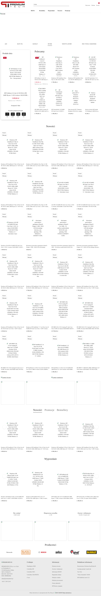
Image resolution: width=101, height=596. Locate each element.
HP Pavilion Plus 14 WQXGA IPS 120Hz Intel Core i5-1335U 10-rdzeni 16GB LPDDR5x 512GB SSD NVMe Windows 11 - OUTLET (88, 497)
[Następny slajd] (97, 27)
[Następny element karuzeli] (99, 552)
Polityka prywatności (57, 580)
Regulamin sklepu (56, 574)
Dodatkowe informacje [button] (84, 562)
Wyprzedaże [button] (50, 458)
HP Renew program (57, 586)
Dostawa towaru (56, 566)
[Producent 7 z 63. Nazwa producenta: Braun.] (58, 552)
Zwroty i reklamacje (57, 569)
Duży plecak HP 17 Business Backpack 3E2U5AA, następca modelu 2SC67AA (75, 110)
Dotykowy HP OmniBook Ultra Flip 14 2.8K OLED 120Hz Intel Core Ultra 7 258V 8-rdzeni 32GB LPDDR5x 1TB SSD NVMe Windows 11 (37, 205)
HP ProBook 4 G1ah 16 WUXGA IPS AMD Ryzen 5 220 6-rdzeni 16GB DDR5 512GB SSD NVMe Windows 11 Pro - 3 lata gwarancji (15, 94)
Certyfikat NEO (31, 572)
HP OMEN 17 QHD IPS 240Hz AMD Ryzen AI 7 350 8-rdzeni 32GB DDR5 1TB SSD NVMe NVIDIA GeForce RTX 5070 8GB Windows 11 (88, 368)
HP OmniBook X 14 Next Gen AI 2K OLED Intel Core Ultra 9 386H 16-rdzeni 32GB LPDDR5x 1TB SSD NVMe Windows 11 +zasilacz (38, 368)
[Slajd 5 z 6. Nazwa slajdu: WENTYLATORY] (50, 27)
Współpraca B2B (31, 566)
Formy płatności (56, 583)
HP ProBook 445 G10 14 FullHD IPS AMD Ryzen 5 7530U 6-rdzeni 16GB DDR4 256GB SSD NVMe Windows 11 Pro (62, 497)
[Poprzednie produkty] (4, 427)
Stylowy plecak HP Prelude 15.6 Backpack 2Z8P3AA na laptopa (91, 110)
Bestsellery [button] (62, 410)
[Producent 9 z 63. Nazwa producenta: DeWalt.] (91, 552)
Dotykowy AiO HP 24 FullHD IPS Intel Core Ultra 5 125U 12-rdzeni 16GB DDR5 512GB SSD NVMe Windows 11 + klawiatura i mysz (12, 246)
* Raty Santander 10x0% (83, 574)
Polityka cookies (56, 577)
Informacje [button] (55, 562)
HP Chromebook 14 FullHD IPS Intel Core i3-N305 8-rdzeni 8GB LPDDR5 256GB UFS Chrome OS (58, 110)
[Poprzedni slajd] (3, 27)
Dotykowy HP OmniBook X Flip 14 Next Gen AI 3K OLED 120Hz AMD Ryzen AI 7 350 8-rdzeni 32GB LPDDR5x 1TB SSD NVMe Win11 (12, 165)
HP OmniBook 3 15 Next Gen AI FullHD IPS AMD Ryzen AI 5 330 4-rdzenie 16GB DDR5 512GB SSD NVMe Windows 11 (62, 368)
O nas (28, 577)
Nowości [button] (37, 410)
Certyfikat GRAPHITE (33, 574)
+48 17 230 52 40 (6, 581)
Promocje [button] (49, 410)
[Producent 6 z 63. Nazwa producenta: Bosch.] (42, 552)
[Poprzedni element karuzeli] (1, 552)
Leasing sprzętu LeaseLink (84, 569)
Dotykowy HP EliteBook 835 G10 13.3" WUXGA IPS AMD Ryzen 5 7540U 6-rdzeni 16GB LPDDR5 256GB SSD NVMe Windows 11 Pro (37, 497)
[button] (33, 11)
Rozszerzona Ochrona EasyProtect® (86, 566)
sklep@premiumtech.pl (7, 578)
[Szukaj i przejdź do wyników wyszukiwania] (68, 4)
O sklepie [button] (30, 562)
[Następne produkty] (96, 427)
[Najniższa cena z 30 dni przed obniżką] (22, 101)
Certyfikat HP (30, 569)
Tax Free (79, 572)
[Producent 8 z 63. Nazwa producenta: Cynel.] (75, 552)
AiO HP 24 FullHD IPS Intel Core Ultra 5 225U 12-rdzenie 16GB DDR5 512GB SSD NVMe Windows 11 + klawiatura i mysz (62, 205)
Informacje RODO (57, 572)
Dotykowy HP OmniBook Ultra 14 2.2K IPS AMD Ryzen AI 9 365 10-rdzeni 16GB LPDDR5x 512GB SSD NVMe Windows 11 (75, 79)
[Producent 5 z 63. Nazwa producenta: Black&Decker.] (26, 552)
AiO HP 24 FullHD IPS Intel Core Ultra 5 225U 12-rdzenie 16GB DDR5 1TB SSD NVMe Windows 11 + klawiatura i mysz (88, 205)
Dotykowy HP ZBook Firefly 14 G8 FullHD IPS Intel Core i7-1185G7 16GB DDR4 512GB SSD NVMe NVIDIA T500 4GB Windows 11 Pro (12, 497)
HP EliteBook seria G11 (83, 577)
